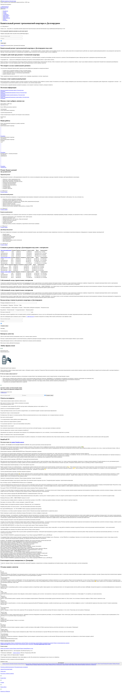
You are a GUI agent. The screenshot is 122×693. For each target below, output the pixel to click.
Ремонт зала (3, 648)
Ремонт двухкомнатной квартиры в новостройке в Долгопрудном (15, 97)
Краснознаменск (94, 663)
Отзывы (5, 13)
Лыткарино (110, 663)
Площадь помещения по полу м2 (8, 302)
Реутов (54, 664)
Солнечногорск (59, 664)
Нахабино (28, 664)
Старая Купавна (65, 664)
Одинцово (35, 664)
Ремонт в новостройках (6, 643)
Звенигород (62, 663)
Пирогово (39, 664)
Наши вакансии (6, 17)
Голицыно (26, 663)
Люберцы (114, 663)
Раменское (51, 664)
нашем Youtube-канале (17, 442)
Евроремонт (31, 644)
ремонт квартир (16, 652)
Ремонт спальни (9, 648)
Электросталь (88, 664)
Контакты (5, 20)
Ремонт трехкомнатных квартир (47, 643)
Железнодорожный (51, 663)
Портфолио (5, 11)
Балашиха (16, 663)
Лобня (99, 663)
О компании (5, 14)
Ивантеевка (71, 663)
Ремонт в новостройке (6, 271)
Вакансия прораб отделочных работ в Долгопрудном (12, 90)
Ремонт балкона (23, 648)
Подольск (43, 664)
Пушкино (47, 664)
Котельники (80, 663)
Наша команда (6, 15)
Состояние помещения (5, 307)
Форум (4, 19)
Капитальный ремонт (6, 257)
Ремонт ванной (16, 648)
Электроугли (93, 664)
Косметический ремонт (6, 250)
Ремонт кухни (30, 648)
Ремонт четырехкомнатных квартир (61, 643)
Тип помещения (4, 305)
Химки (76, 664)
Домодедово (45, 663)
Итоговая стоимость (5, 312)
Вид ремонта (3, 309)
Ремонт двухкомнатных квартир (32, 643)
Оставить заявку (4, 192)
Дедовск (30, 663)
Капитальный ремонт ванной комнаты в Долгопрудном (13, 94)
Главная (2, 45)
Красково (84, 663)
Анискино (7, 663)
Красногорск (88, 663)
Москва (4, 663)
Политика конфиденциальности (7, 667)
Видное (22, 663)
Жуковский (58, 663)
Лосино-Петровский (104, 663)
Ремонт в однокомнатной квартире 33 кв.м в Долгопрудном (14, 92)
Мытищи (118, 663)
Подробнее (3, 91)
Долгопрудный (40, 663)
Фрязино (73, 664)
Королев (75, 663)
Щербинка (83, 664)
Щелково (79, 664)
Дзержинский (34, 663)
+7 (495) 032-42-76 (4, 6)
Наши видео (5, 16)
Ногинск (31, 664)
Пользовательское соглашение (21, 667)
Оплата (4, 12)
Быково (19, 663)
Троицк (70, 664)
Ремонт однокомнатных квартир (18, 643)
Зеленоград (67, 663)
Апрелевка (12, 663)
